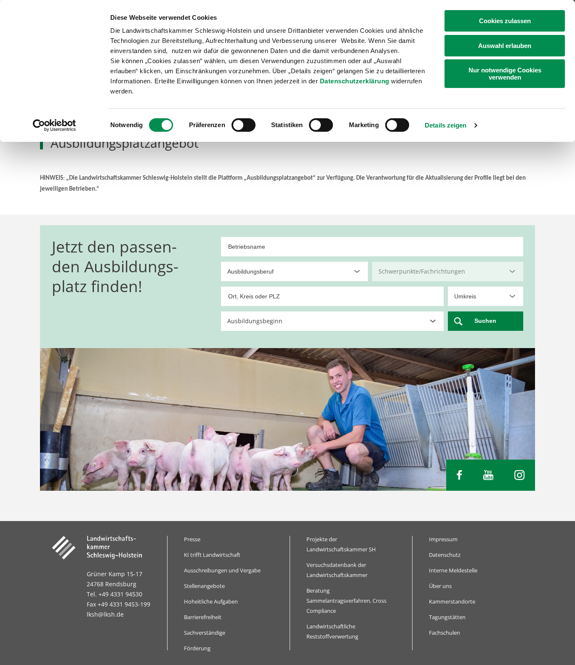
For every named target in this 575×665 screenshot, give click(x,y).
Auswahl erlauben (504, 45)
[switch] (244, 125)
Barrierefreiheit (202, 617)
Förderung (197, 648)
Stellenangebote (204, 586)
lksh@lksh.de (105, 614)
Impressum (443, 539)
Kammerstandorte (452, 601)
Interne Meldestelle (453, 570)
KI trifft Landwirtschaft (212, 555)
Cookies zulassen (505, 20)
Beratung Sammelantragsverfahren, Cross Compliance (346, 600)
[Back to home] (103, 547)
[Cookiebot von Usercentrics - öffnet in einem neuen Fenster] (54, 125)
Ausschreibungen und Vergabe (222, 570)
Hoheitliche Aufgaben (211, 601)
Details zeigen (445, 125)
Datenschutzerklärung (354, 81)
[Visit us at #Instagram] (519, 475)
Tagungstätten (447, 617)
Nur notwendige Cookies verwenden (505, 73)
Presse (192, 539)
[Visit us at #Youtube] (488, 475)
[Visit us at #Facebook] (459, 475)
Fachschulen (444, 632)
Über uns (440, 586)
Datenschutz (445, 555)
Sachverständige (204, 632)
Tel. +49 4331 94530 (114, 594)
